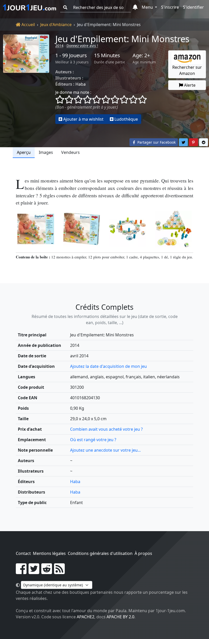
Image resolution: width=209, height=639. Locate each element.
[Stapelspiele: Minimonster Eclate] (127, 229)
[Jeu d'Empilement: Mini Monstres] (26, 79)
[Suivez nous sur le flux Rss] (59, 572)
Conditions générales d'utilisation (100, 553)
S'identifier (193, 7)
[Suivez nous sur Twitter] (34, 572)
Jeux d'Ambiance (56, 24)
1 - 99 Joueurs (71, 55)
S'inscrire (170, 7)
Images (46, 152)
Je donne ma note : (73, 92)
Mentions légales (49, 553)
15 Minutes (107, 55)
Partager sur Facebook (156, 142)
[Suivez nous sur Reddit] (46, 572)
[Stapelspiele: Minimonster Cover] (36, 229)
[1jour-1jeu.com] (29, 7)
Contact (23, 553)
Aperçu (24, 152)
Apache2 (85, 617)
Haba (80, 84)
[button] (135, 7)
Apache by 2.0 (120, 617)
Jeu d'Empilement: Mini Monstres (122, 39)
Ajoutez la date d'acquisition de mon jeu (108, 366)
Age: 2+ (141, 55)
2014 (59, 45)
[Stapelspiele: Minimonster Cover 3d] (81, 229)
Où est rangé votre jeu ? (93, 439)
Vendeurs (70, 152)
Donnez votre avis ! (82, 45)
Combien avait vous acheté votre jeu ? (106, 429)
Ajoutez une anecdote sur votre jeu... (105, 450)
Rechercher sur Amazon (187, 70)
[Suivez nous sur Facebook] (21, 572)
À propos (143, 553)
